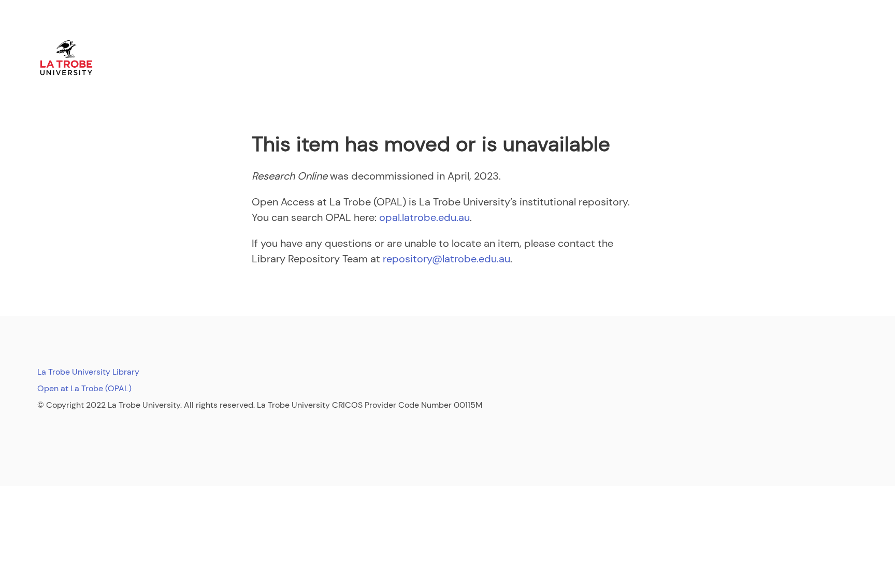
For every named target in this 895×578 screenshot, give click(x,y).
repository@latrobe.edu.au (446, 258)
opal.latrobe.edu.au (424, 217)
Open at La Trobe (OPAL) (84, 388)
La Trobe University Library (88, 371)
